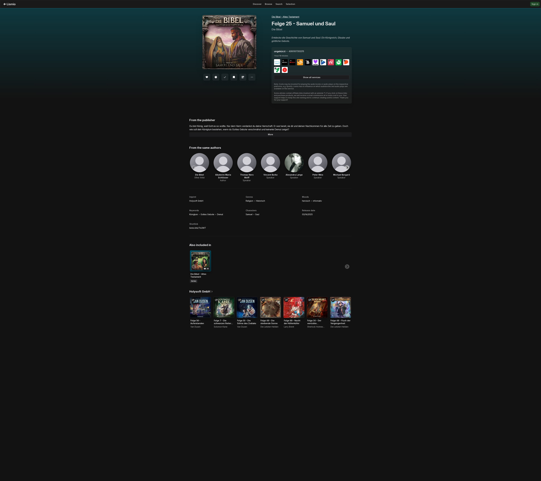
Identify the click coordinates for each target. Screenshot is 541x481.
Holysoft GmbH (196, 201)
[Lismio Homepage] (9, 4)
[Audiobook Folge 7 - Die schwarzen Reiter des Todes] (223, 307)
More (270, 134)
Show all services (311, 77)
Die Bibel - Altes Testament (285, 16)
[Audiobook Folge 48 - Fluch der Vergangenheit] (340, 307)
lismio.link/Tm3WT (197, 228)
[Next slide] (347, 167)
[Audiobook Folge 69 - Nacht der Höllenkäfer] (293, 307)
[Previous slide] (194, 167)
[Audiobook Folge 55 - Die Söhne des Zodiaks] (247, 307)
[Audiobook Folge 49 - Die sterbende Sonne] (270, 307)
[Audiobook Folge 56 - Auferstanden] (200, 307)
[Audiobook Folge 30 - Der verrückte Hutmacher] (317, 307)
